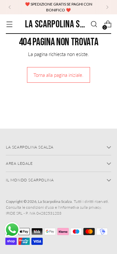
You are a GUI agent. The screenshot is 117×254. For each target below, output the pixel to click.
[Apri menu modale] (9, 24)
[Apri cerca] (93, 24)
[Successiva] (107, 7)
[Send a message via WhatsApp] (12, 230)
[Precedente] (10, 7)
